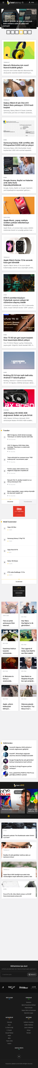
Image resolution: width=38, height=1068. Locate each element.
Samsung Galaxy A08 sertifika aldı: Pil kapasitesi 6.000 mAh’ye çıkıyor (19, 144)
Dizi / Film (23, 616)
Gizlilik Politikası (28, 1025)
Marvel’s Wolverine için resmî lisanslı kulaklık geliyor (16, 66)
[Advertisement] (13, 726)
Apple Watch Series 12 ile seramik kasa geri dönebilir (18, 261)
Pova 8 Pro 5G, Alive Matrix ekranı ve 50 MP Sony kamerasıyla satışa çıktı (17, 895)
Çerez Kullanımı (28, 1028)
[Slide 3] (17, 32)
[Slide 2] (13, 32)
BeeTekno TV (18, 792)
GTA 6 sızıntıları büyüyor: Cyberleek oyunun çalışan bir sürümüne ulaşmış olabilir (16, 300)
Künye (28, 1030)
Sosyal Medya (9, 1033)
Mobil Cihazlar (29, 1008)
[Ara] (24, 2)
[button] (35, 801)
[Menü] (3, 2)
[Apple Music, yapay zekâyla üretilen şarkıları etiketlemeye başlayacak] (19, 205)
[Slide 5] (25, 32)
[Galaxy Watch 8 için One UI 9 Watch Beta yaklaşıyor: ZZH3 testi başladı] (19, 88)
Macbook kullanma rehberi (10, 809)
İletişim (29, 1033)
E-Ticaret (9, 1030)
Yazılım (9, 1043)
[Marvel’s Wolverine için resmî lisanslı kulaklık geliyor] (19, 50)
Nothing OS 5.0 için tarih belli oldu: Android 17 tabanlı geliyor (18, 376)
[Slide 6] (30, 32)
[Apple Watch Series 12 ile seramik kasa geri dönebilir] (19, 245)
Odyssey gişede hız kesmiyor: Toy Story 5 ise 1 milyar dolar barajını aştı (27, 708)
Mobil (5, 140)
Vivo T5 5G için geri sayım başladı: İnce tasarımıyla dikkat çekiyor (18, 339)
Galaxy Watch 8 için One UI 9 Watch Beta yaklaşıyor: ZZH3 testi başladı (18, 105)
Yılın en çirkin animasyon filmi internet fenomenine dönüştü (9, 625)
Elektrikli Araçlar (28, 1013)
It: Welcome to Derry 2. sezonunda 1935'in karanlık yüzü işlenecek (9, 681)
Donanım (6, 410)
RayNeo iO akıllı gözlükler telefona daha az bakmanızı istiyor (16, 856)
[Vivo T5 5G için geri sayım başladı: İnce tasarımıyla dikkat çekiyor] (19, 323)
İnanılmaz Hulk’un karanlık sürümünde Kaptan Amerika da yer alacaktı (9, 653)
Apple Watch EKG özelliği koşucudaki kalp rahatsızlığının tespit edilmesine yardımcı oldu (17, 875)
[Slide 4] (21, 32)
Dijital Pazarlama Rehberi (29, 1005)
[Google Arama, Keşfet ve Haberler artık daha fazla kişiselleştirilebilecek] (19, 165)
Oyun (5, 295)
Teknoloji (6, 62)
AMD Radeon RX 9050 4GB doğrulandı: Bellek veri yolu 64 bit (18, 414)
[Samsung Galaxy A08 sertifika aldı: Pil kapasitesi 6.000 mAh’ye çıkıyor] (19, 128)
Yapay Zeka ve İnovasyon (29, 1010)
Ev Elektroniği (9, 1028)
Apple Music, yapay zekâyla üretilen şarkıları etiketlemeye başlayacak (16, 222)
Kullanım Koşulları (29, 1022)
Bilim (9, 1038)
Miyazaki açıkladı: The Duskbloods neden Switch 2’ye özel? (18, 836)
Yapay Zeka (7, 217)
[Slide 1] (8, 32)
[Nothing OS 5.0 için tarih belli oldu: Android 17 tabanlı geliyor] (19, 360)
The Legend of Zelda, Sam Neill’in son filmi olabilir (28, 651)
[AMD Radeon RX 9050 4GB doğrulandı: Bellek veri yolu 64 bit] (19, 398)
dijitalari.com (15, 1064)
